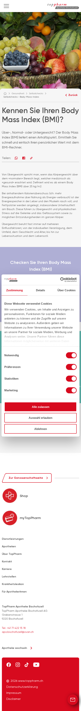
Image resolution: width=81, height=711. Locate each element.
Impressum (13, 692)
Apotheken (9, 546)
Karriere (7, 569)
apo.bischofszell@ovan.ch (18, 631)
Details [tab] (40, 290)
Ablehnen (40, 428)
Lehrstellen (9, 576)
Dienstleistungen (13, 539)
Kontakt (7, 561)
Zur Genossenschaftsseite (26, 477)
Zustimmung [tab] (14, 290)
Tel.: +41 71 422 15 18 (14, 627)
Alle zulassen (40, 406)
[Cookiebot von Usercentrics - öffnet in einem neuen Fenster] (60, 279)
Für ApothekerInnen (14, 591)
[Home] (6, 93)
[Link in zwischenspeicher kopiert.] (31, 158)
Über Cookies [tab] (66, 290)
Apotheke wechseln (14, 648)
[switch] (71, 367)
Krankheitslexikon (13, 584)
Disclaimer (13, 698)
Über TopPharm (12, 554)
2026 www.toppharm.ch (27, 680)
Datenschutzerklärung (22, 686)
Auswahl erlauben (40, 417)
